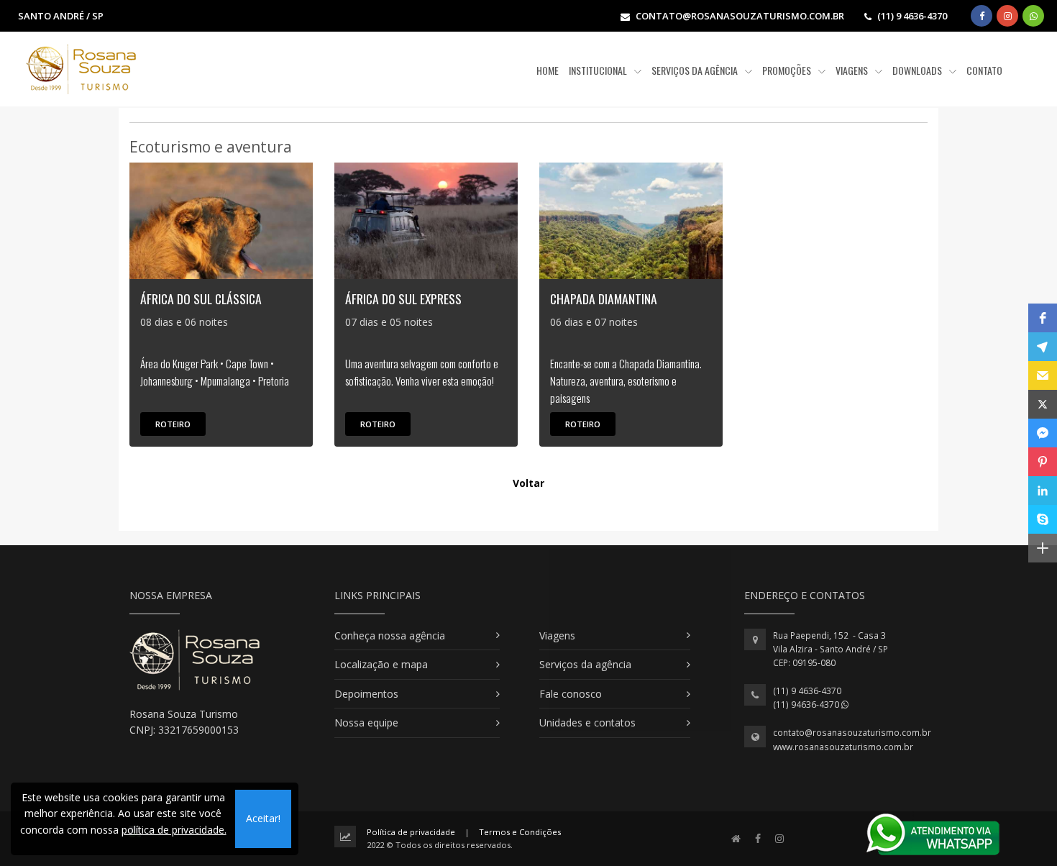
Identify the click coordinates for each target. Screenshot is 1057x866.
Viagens (557, 635)
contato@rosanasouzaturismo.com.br (852, 732)
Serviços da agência (585, 664)
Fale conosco (570, 694)
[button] (1042, 318)
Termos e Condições (520, 831)
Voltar (528, 483)
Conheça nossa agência (389, 635)
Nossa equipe (366, 722)
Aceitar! (263, 818)
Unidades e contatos (587, 722)
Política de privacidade (411, 831)
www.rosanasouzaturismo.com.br (843, 747)
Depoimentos (366, 694)
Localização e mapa (381, 664)
